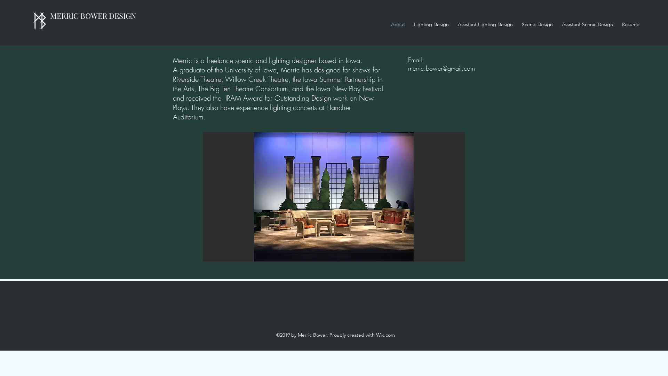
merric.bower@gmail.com (441, 68)
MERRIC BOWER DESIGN (93, 15)
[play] (447, 255)
